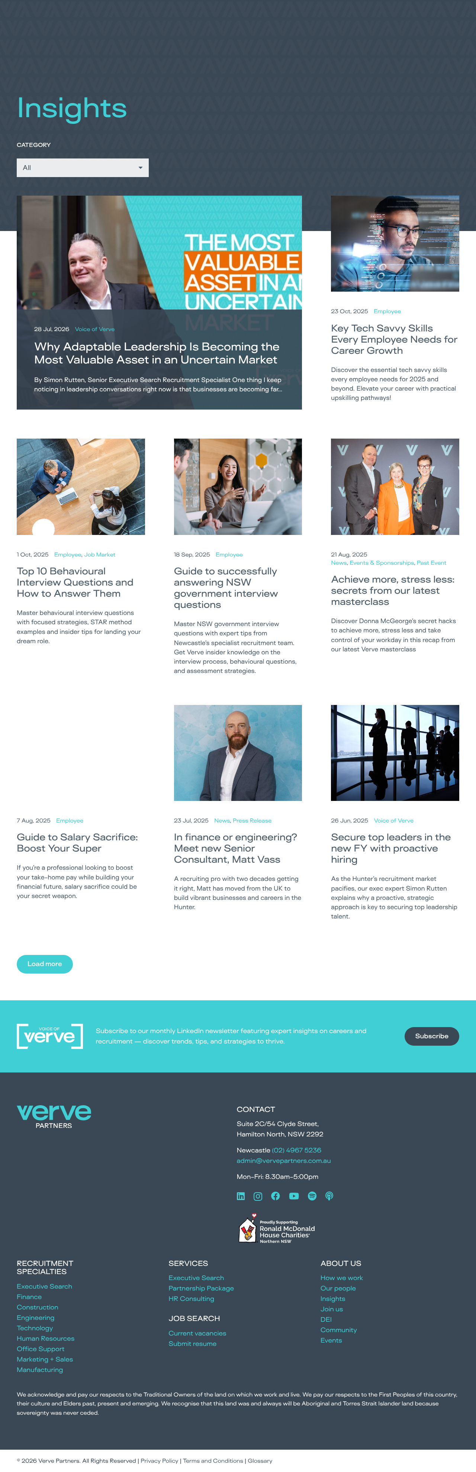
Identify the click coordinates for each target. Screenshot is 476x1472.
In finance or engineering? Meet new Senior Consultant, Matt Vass (236, 848)
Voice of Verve (95, 329)
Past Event (432, 562)
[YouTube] (294, 1196)
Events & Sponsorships (382, 562)
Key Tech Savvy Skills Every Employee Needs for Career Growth (394, 339)
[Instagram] (258, 1196)
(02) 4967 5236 (296, 1150)
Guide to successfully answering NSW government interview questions (226, 587)
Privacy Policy (159, 1460)
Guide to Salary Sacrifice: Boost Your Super (77, 842)
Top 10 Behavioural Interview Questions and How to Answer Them (75, 582)
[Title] (329, 1196)
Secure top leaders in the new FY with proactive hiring (391, 848)
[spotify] (312, 1196)
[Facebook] (275, 1196)
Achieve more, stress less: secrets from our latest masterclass (393, 590)
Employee (387, 311)
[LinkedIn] (241, 1196)
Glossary (260, 1460)
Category (34, 144)
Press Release (252, 820)
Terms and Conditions (213, 1460)
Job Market (100, 554)
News (339, 562)
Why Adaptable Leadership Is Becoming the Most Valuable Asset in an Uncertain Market (157, 353)
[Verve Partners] (54, 1118)
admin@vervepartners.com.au (284, 1161)
